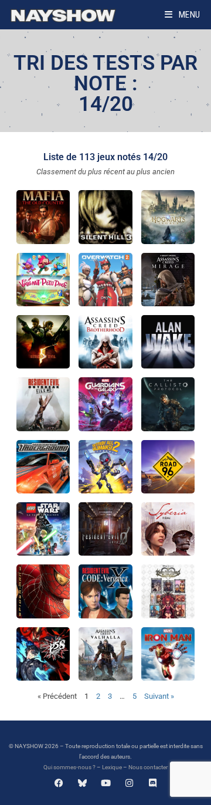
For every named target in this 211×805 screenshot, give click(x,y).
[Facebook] (59, 783)
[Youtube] (105, 783)
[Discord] (152, 783)
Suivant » (159, 696)
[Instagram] (129, 783)
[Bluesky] (82, 783)
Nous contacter (148, 767)
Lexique (112, 767)
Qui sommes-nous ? (69, 767)
